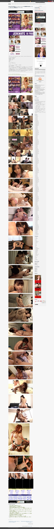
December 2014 (37, 226)
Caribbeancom (38, 86)
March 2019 (36, 186)
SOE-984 (41, 92)
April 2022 (36, 157)
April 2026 (36, 119)
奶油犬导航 (36, 264)
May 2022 (36, 156)
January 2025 (36, 131)
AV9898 (36, 240)
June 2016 (36, 212)
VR (23, 1)
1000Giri (36, 237)
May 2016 (36, 213)
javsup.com (36, 268)
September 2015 (37, 219)
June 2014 (36, 231)
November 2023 (37, 142)
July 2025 (36, 126)
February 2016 (37, 215)
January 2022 (36, 159)
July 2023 (36, 145)
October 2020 (36, 171)
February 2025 (37, 130)
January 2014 (36, 234)
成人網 (28, 1)
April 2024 (36, 138)
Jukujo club (38, 89)
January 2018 (36, 197)
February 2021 (37, 168)
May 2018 (36, 194)
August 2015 (36, 220)
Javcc (9, 4)
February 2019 (37, 187)
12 (38, 71)
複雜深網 (36, 263)
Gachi (44, 87)
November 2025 (37, 123)
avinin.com (36, 270)
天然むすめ (40, 94)
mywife (39, 91)
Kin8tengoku (42, 89)
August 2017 (36, 201)
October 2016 (36, 209)
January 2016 (36, 216)
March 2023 (36, 148)
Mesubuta (41, 90)
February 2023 (37, 149)
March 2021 (36, 167)
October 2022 (36, 152)
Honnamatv (41, 88)
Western (43, 93)
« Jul (35, 74)
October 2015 (36, 218)
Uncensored (16, 1)
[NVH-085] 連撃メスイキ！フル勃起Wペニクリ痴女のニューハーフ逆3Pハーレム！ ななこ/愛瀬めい (40, 112)
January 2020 (36, 178)
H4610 (35, 88)
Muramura (36, 91)
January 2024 (36, 140)
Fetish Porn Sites (36, 262)
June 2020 (36, 174)
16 (44, 71)
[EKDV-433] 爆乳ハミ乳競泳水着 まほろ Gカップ (15, 505)
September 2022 (37, 153)
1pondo (36, 85)
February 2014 (37, 233)
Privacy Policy (36, 98)
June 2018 (36, 193)
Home (9, 1)
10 (35, 71)
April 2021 (36, 166)
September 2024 (37, 134)
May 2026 (36, 118)
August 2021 (36, 163)
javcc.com (17, 527)
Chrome (40, 87)
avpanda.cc (36, 271)
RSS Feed (40, 6)
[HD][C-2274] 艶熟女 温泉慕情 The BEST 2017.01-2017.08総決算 (17, 507)
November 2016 (37, 208)
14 (41, 71)
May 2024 (36, 137)
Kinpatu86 (36, 90)
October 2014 (36, 228)
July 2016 (36, 211)
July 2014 (36, 230)
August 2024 (36, 135)
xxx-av (37, 94)
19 (38, 72)
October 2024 (36, 133)
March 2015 (36, 224)
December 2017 (37, 198)
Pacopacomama (37, 92)
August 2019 (36, 182)
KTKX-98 (39, 90)
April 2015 (36, 223)
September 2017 (37, 200)
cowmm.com (36, 269)
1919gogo (36, 238)
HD (21, 1)
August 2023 (36, 144)
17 (35, 72)
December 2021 (37, 160)
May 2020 (36, 175)
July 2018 (36, 192)
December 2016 (37, 207)
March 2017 (36, 205)
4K (25, 1)
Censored (12, 1)
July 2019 (36, 183)
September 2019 (37, 181)
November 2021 (37, 161)
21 (41, 72)
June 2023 (36, 146)
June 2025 (36, 127)
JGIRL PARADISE (37, 248)
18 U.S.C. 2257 (37, 97)
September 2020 (37, 172)
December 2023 (37, 141)
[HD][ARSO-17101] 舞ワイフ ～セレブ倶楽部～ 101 (15, 506)
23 (44, 72)
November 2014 (37, 227)
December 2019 (37, 179)
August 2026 (36, 116)
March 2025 (36, 129)
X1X (35, 94)
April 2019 (36, 185)
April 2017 (36, 204)
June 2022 (36, 155)
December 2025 (37, 122)
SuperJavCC (12, 8)
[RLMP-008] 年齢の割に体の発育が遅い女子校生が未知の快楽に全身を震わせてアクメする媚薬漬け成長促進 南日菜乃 (40, 102)
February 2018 (37, 196)
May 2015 (36, 222)
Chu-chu (42, 87)
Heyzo (39, 88)
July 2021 (36, 164)
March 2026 (36, 120)
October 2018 (36, 190)
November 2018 (37, 189)
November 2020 (37, 170)
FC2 (19, 1)
